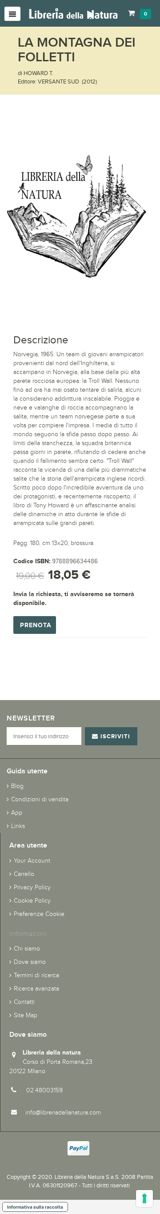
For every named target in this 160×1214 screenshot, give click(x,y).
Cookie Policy (32, 900)
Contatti (24, 1002)
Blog (17, 786)
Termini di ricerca (36, 975)
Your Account (32, 860)
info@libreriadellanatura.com (63, 1112)
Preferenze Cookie (39, 914)
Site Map (25, 1015)
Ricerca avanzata (36, 988)
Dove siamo (30, 962)
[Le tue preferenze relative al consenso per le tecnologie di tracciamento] (144, 1198)
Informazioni (28, 933)
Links (18, 826)
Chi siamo (27, 948)
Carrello (24, 874)
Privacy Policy (32, 887)
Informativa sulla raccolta (35, 1207)
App (16, 812)
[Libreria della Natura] (73, 13)
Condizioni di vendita (39, 799)
